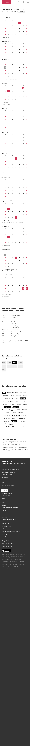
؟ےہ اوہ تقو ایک (16, 566)
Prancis (22, 418)
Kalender (13, 10)
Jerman (15, 407)
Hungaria (11, 404)
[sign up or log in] (23, 2)
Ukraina (15, 427)
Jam (3, 482)
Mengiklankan (6, 541)
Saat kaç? (4, 566)
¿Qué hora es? (5, 561)
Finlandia (24, 401)
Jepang (8, 407)
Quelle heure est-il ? (14, 561)
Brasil (22, 398)
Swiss (25, 424)
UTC (3, 514)
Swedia (19, 424)
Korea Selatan (22, 410)
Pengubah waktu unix (9, 519)
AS (4, 393)
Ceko (4, 401)
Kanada (21, 11)
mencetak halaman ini (9, 451)
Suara (3, 498)
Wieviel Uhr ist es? (13, 564)
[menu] (28, 2)
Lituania (20, 412)
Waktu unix (5, 517)
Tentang (4, 534)
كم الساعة (22, 561)
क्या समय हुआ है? (18, 559)
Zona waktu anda (7, 475)
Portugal (14, 418)
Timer (3, 488)
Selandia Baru (21, 421)
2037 (8, 18)
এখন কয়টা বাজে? (4, 563)
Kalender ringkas (7, 493)
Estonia (17, 401)
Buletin (4, 510)
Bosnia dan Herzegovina (11, 398)
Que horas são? (19, 563)
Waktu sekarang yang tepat (10, 469)
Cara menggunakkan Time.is (11, 531)
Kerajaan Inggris (8, 410)
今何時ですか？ (22, 564)
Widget (4, 505)
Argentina (23, 393)
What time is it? (5, 559)
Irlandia (19, 404)
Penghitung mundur (8, 485)
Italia (25, 404)
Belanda (18, 395)
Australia (5, 395)
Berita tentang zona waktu (10, 508)
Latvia (14, 412)
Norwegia (24, 415)
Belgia (25, 395)
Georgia (4, 404)
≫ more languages (6, 568)
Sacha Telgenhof (21, 341)
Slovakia (4, 424)
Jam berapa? (5, 564)
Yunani (22, 427)
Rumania (6, 421)
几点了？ (12, 559)
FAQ (3, 529)
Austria (12, 395)
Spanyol (12, 424)
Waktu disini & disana (8, 472)
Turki (8, 427)
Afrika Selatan (12, 393)
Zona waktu (5, 477)
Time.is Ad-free (6, 526)
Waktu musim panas (8, 79)
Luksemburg (6, 415)
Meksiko (15, 415)
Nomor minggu (6, 496)
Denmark (10, 401)
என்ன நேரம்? (9, 566)
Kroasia (8, 412)
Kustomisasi (5, 524)
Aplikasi (4, 502)
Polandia (7, 418)
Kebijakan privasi (7, 546)
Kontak (4, 537)
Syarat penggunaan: (8, 543)
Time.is (6, 2)
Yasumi (12, 341)
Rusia (13, 421)
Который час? (11, 563)
